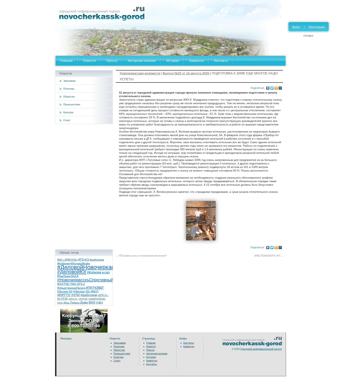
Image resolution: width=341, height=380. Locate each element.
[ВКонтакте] (268, 87)
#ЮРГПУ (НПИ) (68, 295)
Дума (84, 302)
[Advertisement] (84, 187)
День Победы (72, 302)
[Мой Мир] (280, 87)
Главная (66, 60)
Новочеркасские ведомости (140, 73)
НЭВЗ (99, 302)
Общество (69, 96)
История (172, 60)
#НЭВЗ (106, 272)
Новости (89, 60)
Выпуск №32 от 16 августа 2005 (186, 73)
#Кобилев (94, 272)
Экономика (69, 81)
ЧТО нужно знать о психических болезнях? (141, 255)
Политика (68, 88)
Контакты (221, 60)
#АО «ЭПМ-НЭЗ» (67, 259)
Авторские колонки (142, 60)
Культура (68, 112)
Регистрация (317, 26)
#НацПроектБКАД (67, 276)
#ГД (81, 259)
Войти (296, 26)
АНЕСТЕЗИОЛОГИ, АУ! (268, 255)
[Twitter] (272, 87)
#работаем (89, 295)
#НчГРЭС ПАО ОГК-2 (71, 283)
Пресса (111, 60)
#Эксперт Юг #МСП (85, 291)
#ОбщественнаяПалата (71, 288)
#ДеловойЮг (71, 271)
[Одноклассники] (276, 87)
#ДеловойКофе (80, 263)
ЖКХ (91, 302)
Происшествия (71, 104)
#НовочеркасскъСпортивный (85, 279)
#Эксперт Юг (65, 291)
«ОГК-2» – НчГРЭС (78, 299)
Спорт (66, 120)
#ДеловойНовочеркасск (88, 267)
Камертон (196, 60)
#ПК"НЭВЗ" (95, 288)
